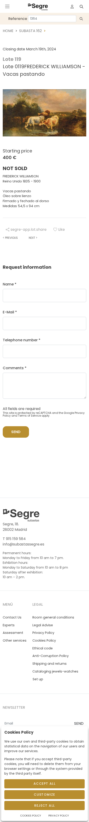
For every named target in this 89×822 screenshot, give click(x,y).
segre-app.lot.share (28, 229)
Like (61, 229)
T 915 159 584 (14, 538)
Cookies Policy (44, 640)
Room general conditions (53, 617)
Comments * (14, 368)
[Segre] (38, 6)
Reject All (44, 805)
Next (33, 238)
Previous (10, 238)
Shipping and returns (49, 663)
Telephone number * (21, 340)
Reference (17, 18)
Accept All (44, 783)
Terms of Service (29, 416)
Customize (44, 794)
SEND (79, 723)
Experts (9, 625)
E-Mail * (10, 312)
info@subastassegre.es (23, 544)
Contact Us (12, 617)
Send (16, 431)
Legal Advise (42, 625)
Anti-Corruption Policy (50, 656)
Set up (38, 679)
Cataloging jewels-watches (55, 671)
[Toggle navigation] (7, 6)
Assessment (13, 632)
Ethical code (42, 648)
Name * (9, 284)
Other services (14, 640)
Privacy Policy (43, 632)
